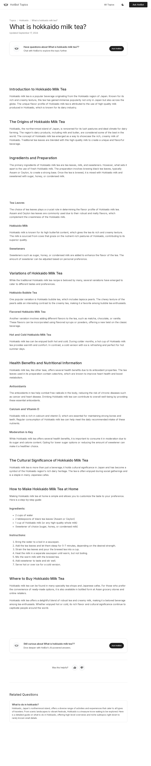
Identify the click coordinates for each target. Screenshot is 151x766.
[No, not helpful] (82, 668)
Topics (12, 20)
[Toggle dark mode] (123, 5)
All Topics (109, 4)
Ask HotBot (138, 4)
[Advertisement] (68, 69)
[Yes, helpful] (75, 668)
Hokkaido (24, 20)
